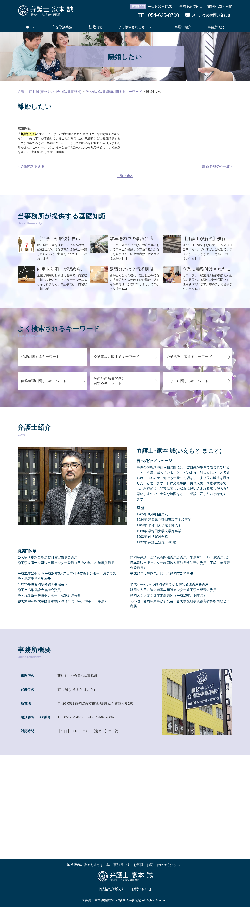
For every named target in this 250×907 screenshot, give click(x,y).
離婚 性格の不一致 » (217, 166)
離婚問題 (24, 128)
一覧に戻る (125, 176)
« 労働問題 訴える (31, 166)
